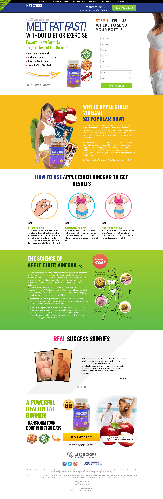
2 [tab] (81, 387)
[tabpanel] (81, 364)
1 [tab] (78, 387)
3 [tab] (85, 387)
